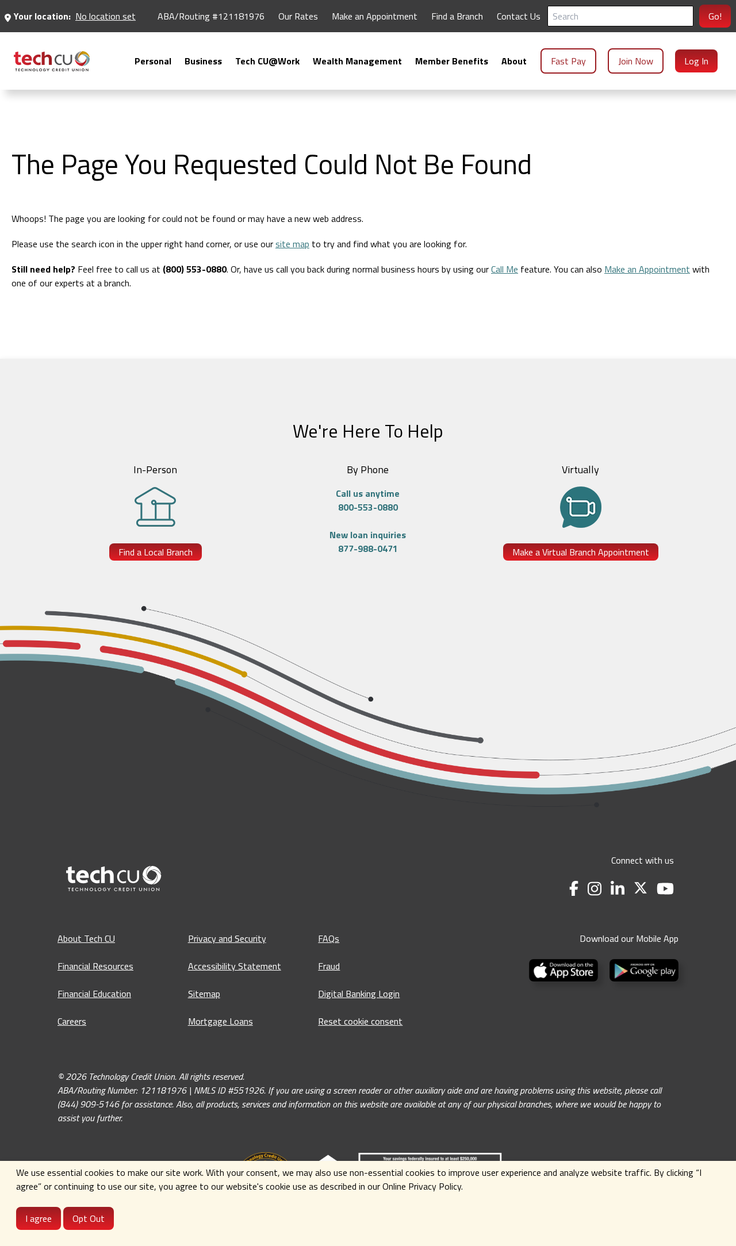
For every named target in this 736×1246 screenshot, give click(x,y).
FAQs (328, 938)
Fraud (329, 966)
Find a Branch (457, 16)
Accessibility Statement (234, 966)
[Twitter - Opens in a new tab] (640, 888)
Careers (71, 1021)
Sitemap (204, 993)
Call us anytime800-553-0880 (368, 500)
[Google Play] (641, 969)
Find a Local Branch (155, 552)
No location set (105, 16)
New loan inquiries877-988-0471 (367, 541)
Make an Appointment (374, 16)
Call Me (504, 269)
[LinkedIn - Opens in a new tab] (617, 888)
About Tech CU (86, 938)
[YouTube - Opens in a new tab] (665, 888)
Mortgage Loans (220, 1021)
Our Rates (298, 16)
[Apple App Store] (564, 969)
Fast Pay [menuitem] (568, 61)
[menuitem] (52, 61)
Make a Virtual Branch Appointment (580, 552)
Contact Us (518, 16)
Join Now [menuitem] (635, 61)
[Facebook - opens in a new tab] (574, 888)
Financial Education (94, 993)
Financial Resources (95, 966)
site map (292, 244)
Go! (715, 16)
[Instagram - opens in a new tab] (594, 888)
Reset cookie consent (360, 1021)
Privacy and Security (227, 938)
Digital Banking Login (359, 993)
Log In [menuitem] (696, 61)
